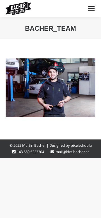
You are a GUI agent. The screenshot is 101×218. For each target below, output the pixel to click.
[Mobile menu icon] (91, 8)
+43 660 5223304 (30, 151)
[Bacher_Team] (50, 87)
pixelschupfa (81, 145)
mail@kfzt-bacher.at (72, 151)
